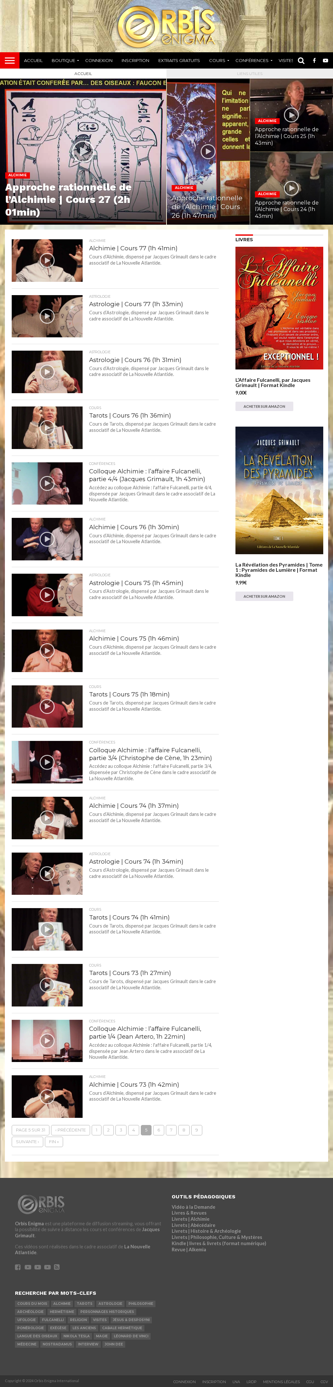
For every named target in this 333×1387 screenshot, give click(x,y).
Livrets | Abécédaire (193, 1225)
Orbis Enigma (29, 1223)
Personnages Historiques (107, 1312)
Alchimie (62, 1304)
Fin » (54, 1141)
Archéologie (30, 1312)
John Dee (114, 1344)
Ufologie (26, 1320)
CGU (310, 1382)
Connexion (99, 60)
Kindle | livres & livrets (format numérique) (219, 1243)
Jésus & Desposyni (131, 1320)
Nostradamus (57, 1344)
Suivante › (27, 1141)
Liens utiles (249, 73)
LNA (236, 1382)
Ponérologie (30, 1328)
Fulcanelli (53, 1320)
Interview (88, 1344)
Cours (217, 60)
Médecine (26, 1344)
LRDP (251, 1382)
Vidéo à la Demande (193, 1207)
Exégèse (58, 1328)
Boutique (63, 60)
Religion (78, 1320)
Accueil (33, 60)
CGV (324, 1382)
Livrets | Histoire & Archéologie (206, 1231)
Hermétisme (62, 1312)
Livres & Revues (189, 1213)
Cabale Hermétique (122, 1328)
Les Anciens (84, 1328)
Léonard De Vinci (131, 1336)
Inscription (135, 60)
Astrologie (110, 1304)
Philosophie (140, 1304)
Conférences (252, 60)
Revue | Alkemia (189, 1249)
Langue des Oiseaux (37, 1336)
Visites (286, 60)
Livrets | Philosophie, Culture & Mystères (217, 1237)
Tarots (84, 1304)
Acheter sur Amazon (264, 406)
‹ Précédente (70, 1130)
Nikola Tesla (76, 1336)
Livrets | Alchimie (190, 1219)
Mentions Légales (281, 1382)
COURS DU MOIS (32, 1304)
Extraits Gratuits (179, 60)
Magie (102, 1336)
